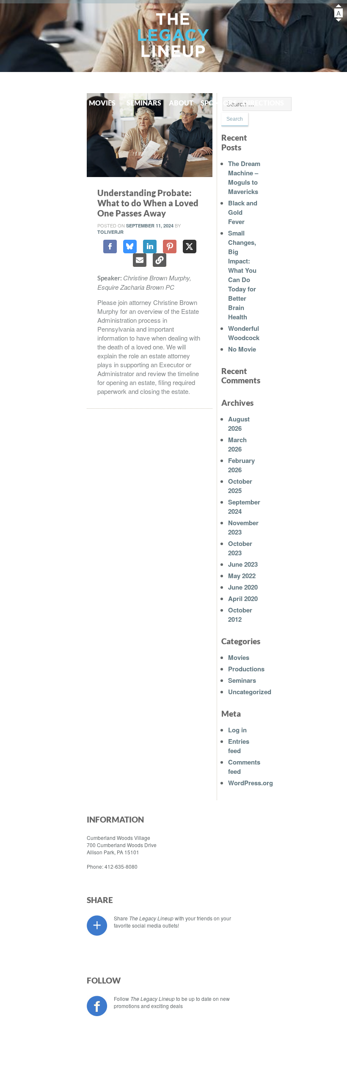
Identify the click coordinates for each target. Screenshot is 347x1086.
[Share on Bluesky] (130, 246)
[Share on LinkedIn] (150, 246)
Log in (237, 729)
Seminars (144, 103)
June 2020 (243, 587)
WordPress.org (250, 782)
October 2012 (240, 614)
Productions (51, 103)
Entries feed (238, 746)
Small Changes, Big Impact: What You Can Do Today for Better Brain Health (242, 274)
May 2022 (242, 575)
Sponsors (219, 103)
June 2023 (243, 564)
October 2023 (240, 548)
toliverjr (110, 232)
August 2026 (239, 423)
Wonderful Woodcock (243, 333)
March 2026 (237, 444)
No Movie (242, 349)
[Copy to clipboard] (159, 260)
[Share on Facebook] (110, 246)
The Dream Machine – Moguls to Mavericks (244, 177)
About (181, 103)
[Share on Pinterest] (169, 246)
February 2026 (241, 465)
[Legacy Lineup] (173, 37)
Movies (102, 103)
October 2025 (240, 486)
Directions (260, 103)
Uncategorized (249, 691)
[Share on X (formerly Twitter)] (189, 246)
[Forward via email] (139, 260)
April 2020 (243, 598)
